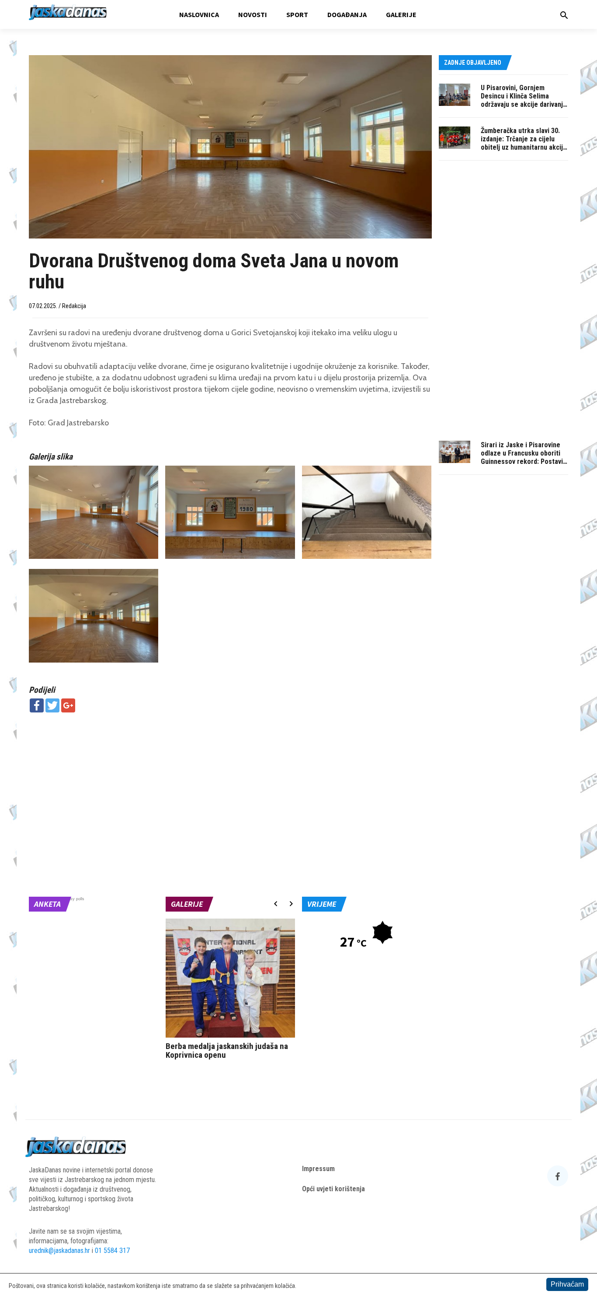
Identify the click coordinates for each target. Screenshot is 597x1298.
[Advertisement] (230, 782)
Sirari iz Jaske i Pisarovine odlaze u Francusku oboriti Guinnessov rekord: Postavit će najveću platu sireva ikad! (523, 457)
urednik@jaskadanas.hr (59, 1250)
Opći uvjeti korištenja (333, 1189)
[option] (230, 991)
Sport (297, 14)
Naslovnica (199, 14)
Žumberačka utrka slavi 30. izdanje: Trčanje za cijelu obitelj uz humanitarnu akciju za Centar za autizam (523, 143)
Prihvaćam (567, 1284)
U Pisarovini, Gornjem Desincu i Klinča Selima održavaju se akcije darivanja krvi (523, 100)
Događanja (347, 14)
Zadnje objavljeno (472, 62)
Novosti (252, 14)
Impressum (318, 1169)
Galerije (401, 14)
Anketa (47, 904)
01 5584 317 (112, 1250)
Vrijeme (321, 904)
